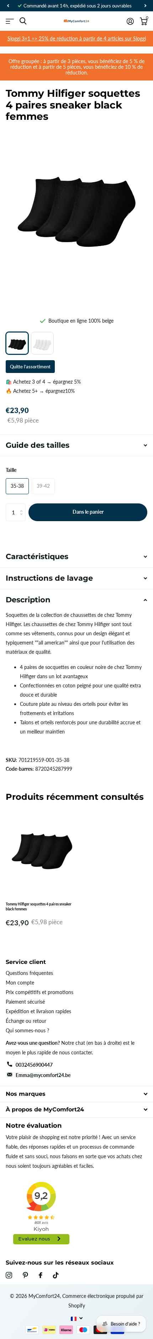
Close (76, 1093)
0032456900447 (34, 1065)
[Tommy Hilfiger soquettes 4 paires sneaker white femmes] (42, 343)
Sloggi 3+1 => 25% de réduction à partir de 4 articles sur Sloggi (76, 38)
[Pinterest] (25, 1275)
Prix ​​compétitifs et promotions (39, 992)
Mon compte (20, 983)
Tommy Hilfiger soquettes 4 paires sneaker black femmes (39, 906)
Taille (11, 470)
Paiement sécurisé (25, 1002)
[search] (23, 21)
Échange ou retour (26, 1021)
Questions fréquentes (29, 973)
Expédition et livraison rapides (38, 1011)
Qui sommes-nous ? (27, 1030)
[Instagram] (9, 1275)
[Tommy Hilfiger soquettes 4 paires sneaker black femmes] (17, 343)
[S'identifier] (130, 21)
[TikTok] (56, 1275)
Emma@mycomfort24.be (43, 1075)
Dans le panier (88, 512)
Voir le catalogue (10, 21)
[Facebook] (40, 1275)
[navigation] (8, 5)
